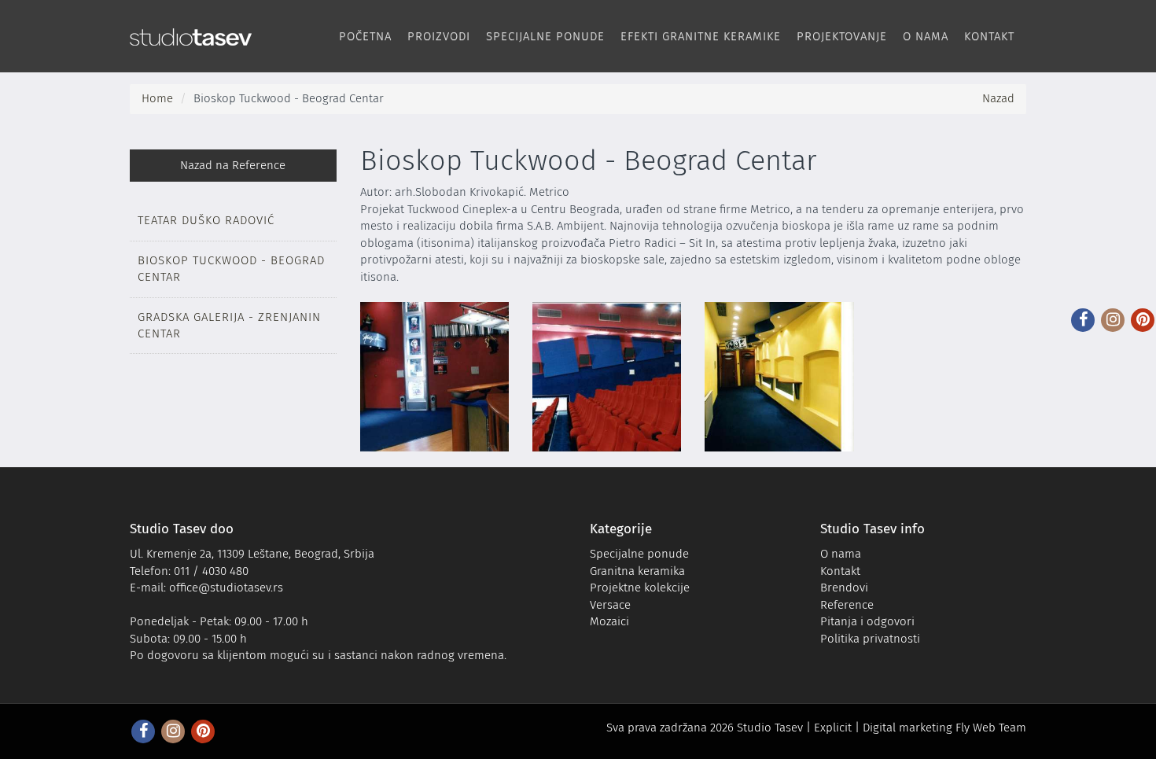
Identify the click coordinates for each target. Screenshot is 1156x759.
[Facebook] (1083, 320)
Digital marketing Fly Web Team (944, 727)
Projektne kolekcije (640, 587)
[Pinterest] (1142, 320)
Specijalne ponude (545, 36)
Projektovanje (842, 36)
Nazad (998, 98)
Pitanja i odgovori (867, 621)
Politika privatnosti (870, 639)
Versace (610, 605)
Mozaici (609, 621)
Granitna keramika (637, 571)
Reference (847, 605)
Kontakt (989, 36)
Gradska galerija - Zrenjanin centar (229, 325)
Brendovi (844, 587)
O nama (925, 36)
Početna (365, 36)
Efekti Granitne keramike (700, 36)
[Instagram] (1113, 320)
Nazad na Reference (232, 165)
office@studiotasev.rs (226, 587)
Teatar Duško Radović (206, 220)
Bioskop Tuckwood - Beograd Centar (231, 268)
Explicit (833, 727)
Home (157, 98)
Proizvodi (438, 36)
